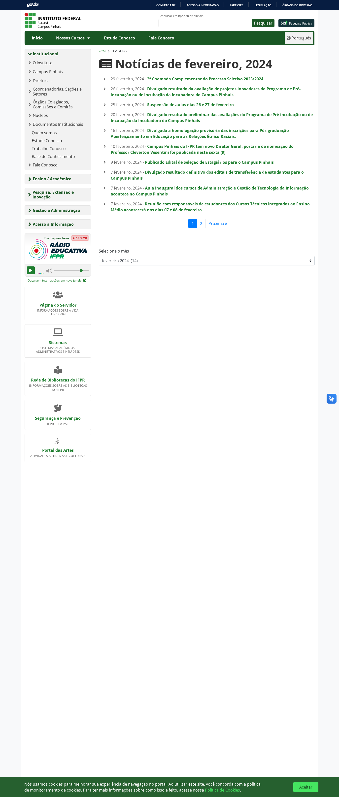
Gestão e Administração (56, 210)
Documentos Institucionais (58, 124)
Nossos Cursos (70, 38)
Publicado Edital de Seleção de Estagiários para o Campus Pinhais (209, 162)
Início (37, 38)
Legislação (263, 5)
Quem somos (44, 132)
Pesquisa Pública (300, 23)
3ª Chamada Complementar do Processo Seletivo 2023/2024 (205, 79)
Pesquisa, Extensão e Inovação (53, 195)
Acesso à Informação (53, 224)
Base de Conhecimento (53, 156)
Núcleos (40, 115)
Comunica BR (165, 5)
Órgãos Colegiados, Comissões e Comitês (53, 104)
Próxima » (217, 223)
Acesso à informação (203, 5)
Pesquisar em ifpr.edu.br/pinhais (181, 16)
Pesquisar (263, 23)
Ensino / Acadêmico (52, 179)
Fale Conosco (161, 38)
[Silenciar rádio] (49, 270)
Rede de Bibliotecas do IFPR (58, 380)
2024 (102, 51)
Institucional (45, 54)
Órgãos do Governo (297, 5)
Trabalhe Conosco (49, 148)
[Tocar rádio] (31, 270)
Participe (236, 5)
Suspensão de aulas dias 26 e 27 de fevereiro (190, 104)
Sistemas (58, 342)
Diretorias (42, 80)
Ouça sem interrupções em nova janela (55, 280)
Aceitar (305, 787)
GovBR (33, 4)
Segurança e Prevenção (58, 418)
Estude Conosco (119, 38)
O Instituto (43, 62)
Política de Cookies (222, 790)
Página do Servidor (57, 305)
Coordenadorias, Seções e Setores (57, 91)
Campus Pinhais (48, 71)
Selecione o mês (114, 251)
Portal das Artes (58, 450)
